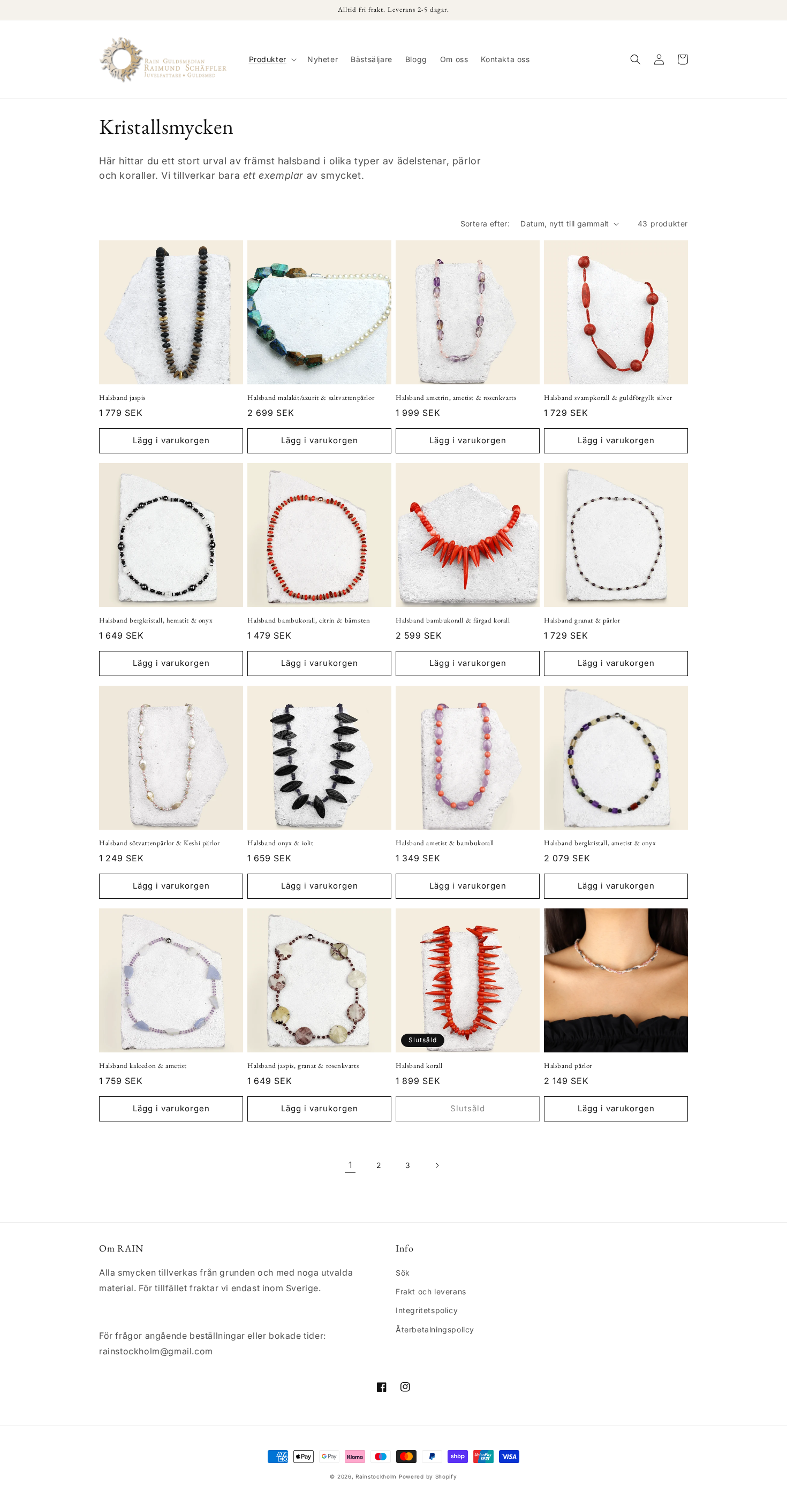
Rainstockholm (376, 1476)
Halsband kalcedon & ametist (142, 1066)
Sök (403, 1272)
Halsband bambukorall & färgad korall (453, 620)
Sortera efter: (485, 223)
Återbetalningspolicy (435, 1329)
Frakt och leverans (431, 1291)
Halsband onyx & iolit (280, 843)
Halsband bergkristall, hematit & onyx (156, 620)
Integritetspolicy (427, 1310)
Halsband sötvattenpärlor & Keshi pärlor (159, 843)
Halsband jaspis (122, 397)
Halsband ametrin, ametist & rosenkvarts (456, 397)
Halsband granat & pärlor (582, 620)
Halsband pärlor (568, 1066)
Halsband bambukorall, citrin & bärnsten (308, 620)
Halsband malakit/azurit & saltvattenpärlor (310, 397)
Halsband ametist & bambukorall (445, 843)
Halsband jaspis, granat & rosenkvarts (303, 1066)
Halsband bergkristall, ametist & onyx (600, 843)
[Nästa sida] (437, 1165)
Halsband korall (419, 1066)
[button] (272, 59)
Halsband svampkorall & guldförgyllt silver (608, 397)
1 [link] (350, 1164)
